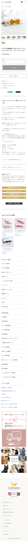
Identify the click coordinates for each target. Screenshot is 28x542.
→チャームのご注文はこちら (8, 141)
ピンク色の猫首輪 (5, 347)
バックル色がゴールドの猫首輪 (8, 377)
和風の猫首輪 (4, 334)
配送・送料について (5, 400)
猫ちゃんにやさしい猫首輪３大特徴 (9, 404)
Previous (2, 22)
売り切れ (14, 67)
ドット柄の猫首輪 (5, 329)
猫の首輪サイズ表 (14, 194)
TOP (2, 6)
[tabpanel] (14, 460)
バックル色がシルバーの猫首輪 (8, 372)
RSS (4, 526)
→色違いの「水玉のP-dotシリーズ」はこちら (11, 167)
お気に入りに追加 (13, 76)
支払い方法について (7, 508)
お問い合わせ (5, 534)
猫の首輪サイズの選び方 (6, 387)
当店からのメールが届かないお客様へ (9, 407)
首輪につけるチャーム (6, 272)
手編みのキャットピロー (7, 289)
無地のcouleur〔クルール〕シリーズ (9, 338)
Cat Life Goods (5, 306)
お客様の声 (3, 394)
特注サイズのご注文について (14, 197)
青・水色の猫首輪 (5, 355)
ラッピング (4, 298)
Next (25, 22)
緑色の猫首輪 (4, 364)
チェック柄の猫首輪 (6, 325)
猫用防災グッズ (5, 293)
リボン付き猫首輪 (7, 6)
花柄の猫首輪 (4, 321)
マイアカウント (6, 531)
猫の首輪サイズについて (14, 187)
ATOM (7, 526)
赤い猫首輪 (4, 316)
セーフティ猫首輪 (5, 125)
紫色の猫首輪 (4, 368)
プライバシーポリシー (7, 515)
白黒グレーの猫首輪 (6, 351)
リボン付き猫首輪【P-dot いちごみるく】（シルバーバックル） (8, 232)
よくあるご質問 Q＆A (6, 397)
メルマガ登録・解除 (7, 523)
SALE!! (3, 302)
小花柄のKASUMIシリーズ (7, 342)
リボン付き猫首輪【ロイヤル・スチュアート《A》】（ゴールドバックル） (7, 250)
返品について (5, 505)
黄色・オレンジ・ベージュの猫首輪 (9, 359)
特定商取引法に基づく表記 (8, 83)
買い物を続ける (6, 87)
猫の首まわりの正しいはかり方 (14, 191)
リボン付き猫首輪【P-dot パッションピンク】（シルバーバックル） (20, 232)
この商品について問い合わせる (8, 85)
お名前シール (4, 276)
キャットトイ (4, 285)
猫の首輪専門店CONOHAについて (8, 390)
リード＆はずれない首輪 (7, 280)
